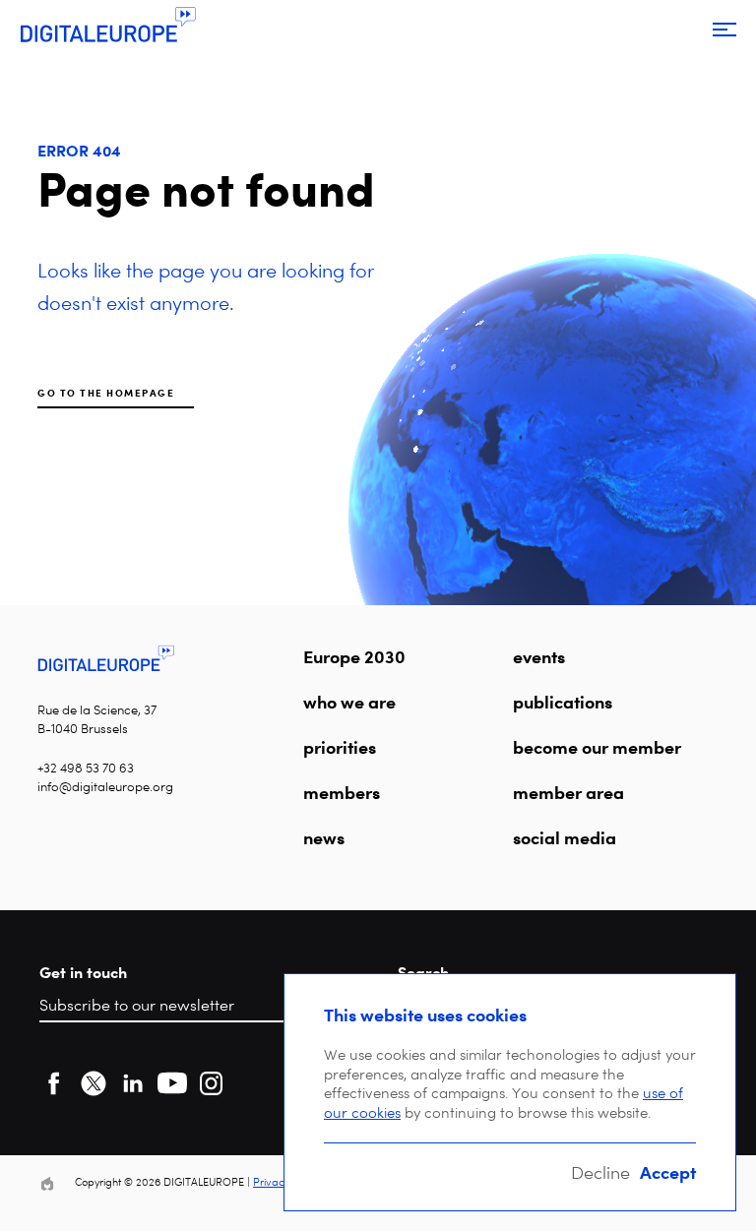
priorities (339, 747)
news (324, 837)
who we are (349, 701)
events (539, 656)
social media (564, 837)
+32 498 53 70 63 (85, 768)
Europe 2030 (354, 656)
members (341, 792)
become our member (597, 747)
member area (568, 792)
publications (562, 701)
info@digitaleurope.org (105, 786)
